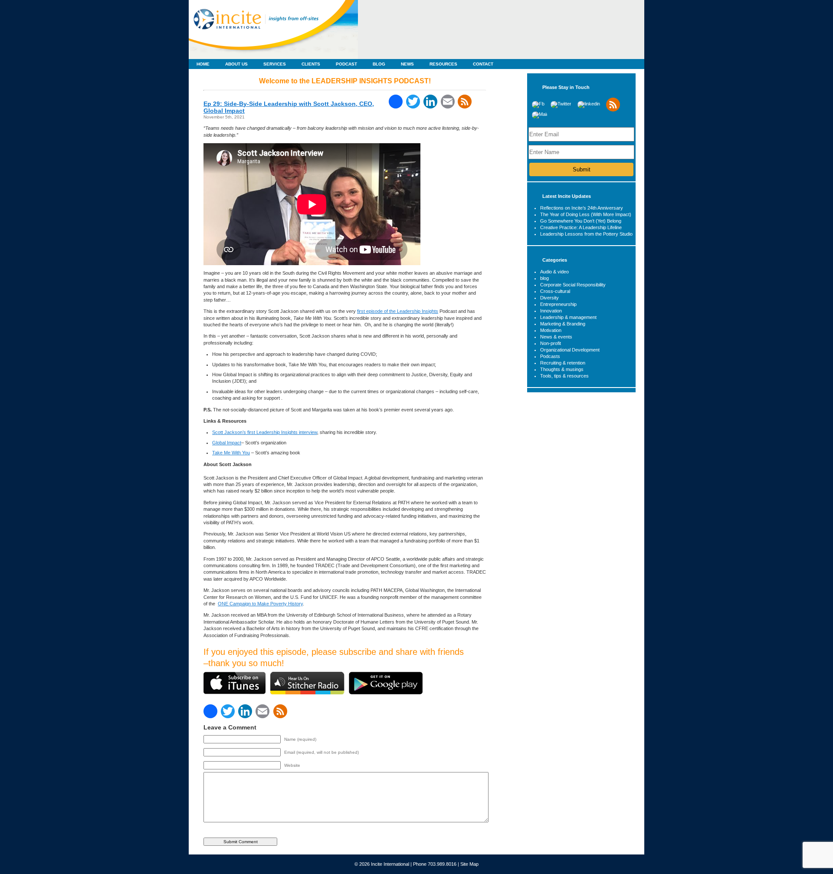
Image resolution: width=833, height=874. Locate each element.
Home (203, 64)
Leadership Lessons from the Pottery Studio (586, 234)
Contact (483, 64)
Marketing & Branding (562, 323)
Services (274, 64)
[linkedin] (588, 103)
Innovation (551, 310)
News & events (556, 336)
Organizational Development (570, 349)
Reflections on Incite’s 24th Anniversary (581, 207)
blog (544, 278)
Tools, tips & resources (564, 375)
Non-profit (550, 343)
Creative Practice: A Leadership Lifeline (581, 227)
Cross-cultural (555, 291)
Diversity (549, 297)
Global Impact (226, 442)
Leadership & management (568, 317)
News (407, 64)
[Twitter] (561, 103)
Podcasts (550, 356)
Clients (311, 64)
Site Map (469, 864)
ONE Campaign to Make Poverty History (260, 603)
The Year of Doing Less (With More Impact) (585, 214)
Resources (443, 64)
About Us (236, 64)
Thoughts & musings (562, 369)
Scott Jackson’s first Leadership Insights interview (264, 432)
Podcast (346, 64)
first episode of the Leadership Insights (397, 311)
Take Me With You (231, 452)
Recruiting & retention (562, 362)
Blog (379, 64)
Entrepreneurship (558, 304)
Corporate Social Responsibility (573, 284)
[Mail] (539, 114)
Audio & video (554, 271)
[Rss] (613, 109)
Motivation (550, 330)
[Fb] (538, 103)
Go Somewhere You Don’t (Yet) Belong (580, 220)
